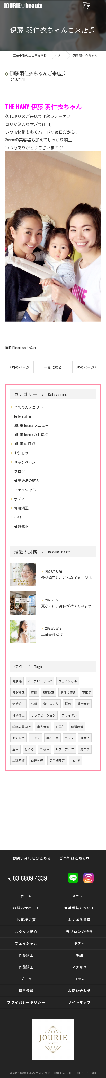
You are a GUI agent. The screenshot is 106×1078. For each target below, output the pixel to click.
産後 (34, 692)
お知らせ (21, 453)
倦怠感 (17, 681)
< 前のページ (19, 367)
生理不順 (18, 760)
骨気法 (85, 738)
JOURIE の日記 (24, 443)
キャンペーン (25, 462)
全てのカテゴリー (28, 407)
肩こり (85, 749)
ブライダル (69, 715)
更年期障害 (57, 760)
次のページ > (86, 367)
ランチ (35, 738)
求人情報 (43, 726)
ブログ (19, 471)
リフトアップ (65, 749)
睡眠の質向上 (21, 726)
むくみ (29, 749)
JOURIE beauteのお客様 (21, 347)
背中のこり (51, 703)
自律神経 (37, 760)
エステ (69, 738)
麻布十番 (52, 738)
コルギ (75, 760)
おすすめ (18, 738)
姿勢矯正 (18, 703)
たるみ (44, 749)
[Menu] (98, 5)
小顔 (17, 517)
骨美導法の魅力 (26, 480)
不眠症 (86, 692)
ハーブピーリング (40, 681)
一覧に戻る (53, 367)
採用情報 (83, 703)
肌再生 (60, 726)
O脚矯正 (48, 692)
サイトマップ (79, 1002)
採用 (68, 703)
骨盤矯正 (21, 526)
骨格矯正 (21, 507)
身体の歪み (68, 692)
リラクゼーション (43, 715)
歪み (15, 749)
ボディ (19, 498)
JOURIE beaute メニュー (31, 425)
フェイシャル (25, 489)
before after (22, 416)
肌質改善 (77, 726)
